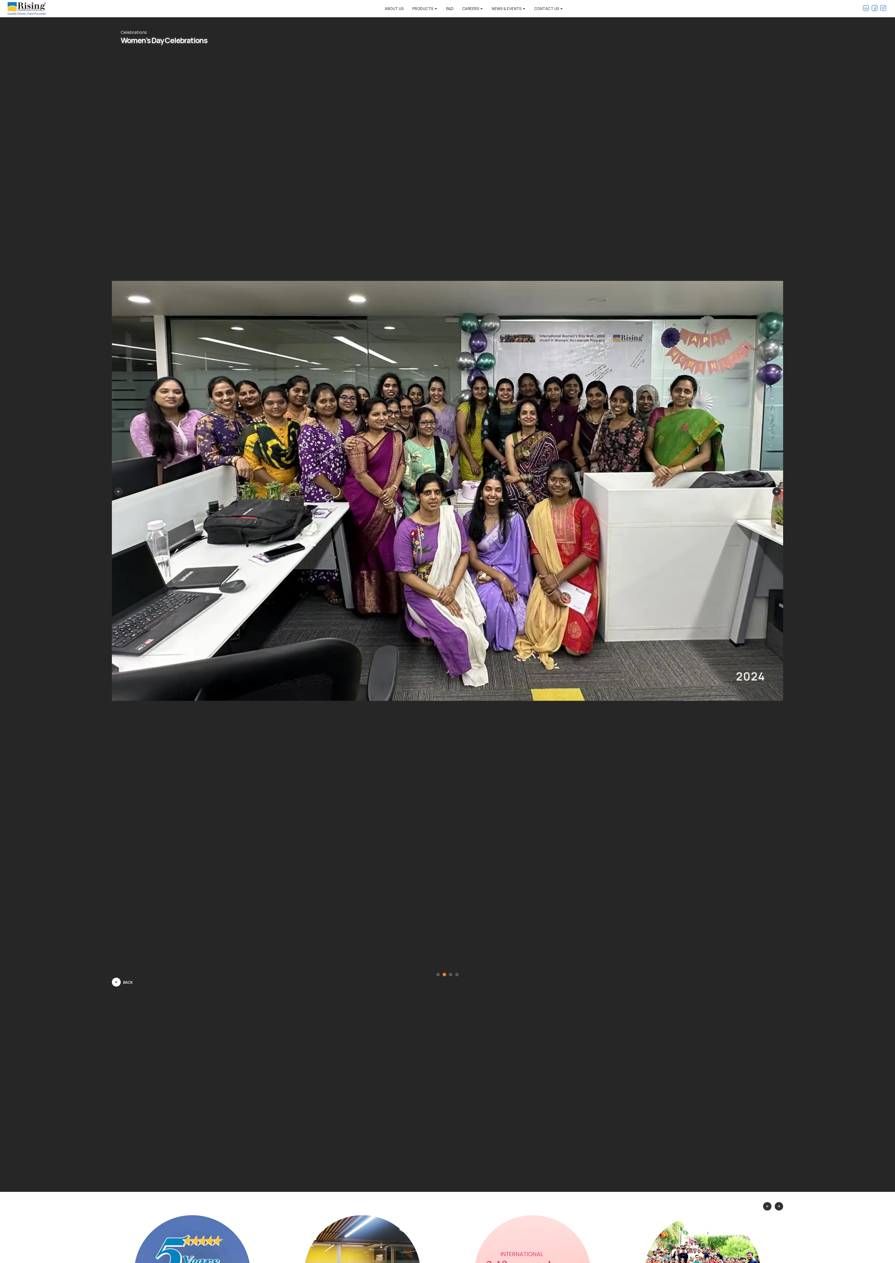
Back (128, 982)
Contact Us (546, 8)
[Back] (116, 982)
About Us (394, 8)
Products (423, 8)
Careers (470, 8)
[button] (118, 491)
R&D (450, 8)
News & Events (507, 8)
